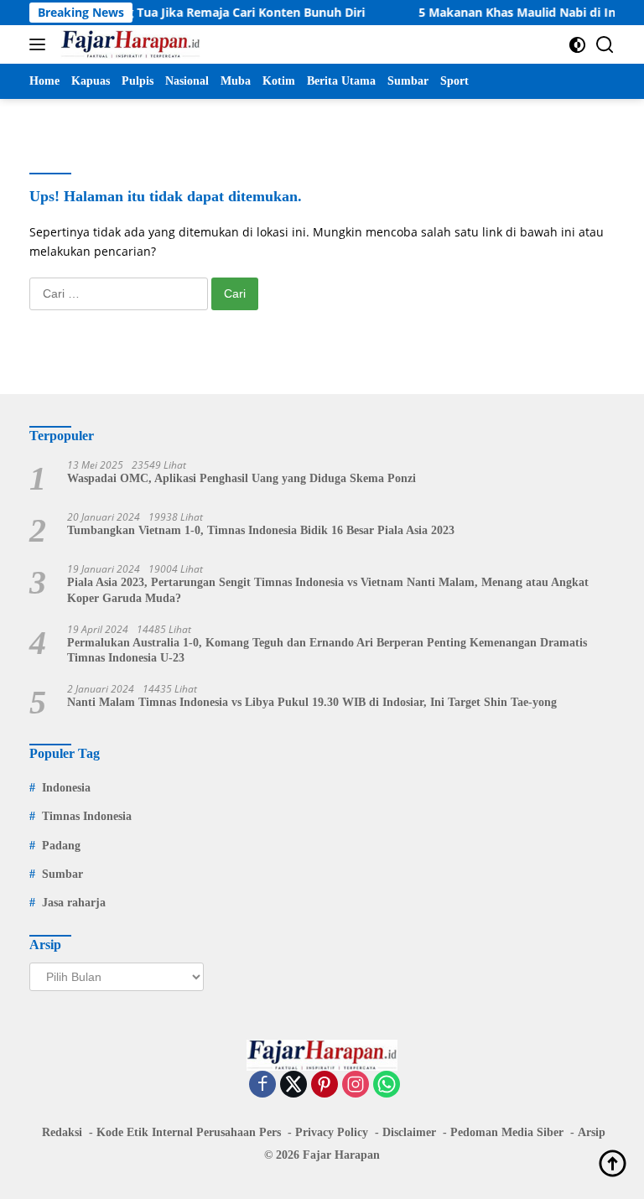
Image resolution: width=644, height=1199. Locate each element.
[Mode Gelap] (577, 45)
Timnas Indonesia (87, 816)
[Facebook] (262, 1085)
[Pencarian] (605, 45)
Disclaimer (409, 1132)
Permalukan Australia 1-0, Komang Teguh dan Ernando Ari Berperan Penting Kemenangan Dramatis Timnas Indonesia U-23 (327, 650)
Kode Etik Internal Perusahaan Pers (188, 1132)
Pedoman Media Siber (507, 1132)
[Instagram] (355, 1085)
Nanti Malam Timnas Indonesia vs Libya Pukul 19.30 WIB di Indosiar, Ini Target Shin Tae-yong (312, 702)
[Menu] (40, 44)
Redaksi (62, 1132)
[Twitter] (293, 1085)
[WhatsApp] (386, 1085)
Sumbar (62, 874)
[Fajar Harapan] (128, 44)
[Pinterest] (324, 1085)
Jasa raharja (74, 902)
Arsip (591, 1132)
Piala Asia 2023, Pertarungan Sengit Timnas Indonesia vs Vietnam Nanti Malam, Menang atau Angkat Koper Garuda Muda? (328, 590)
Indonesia (66, 787)
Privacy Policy (331, 1132)
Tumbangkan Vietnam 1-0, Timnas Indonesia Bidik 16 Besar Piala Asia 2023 (260, 530)
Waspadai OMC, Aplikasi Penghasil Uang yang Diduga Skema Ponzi (241, 478)
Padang (61, 845)
